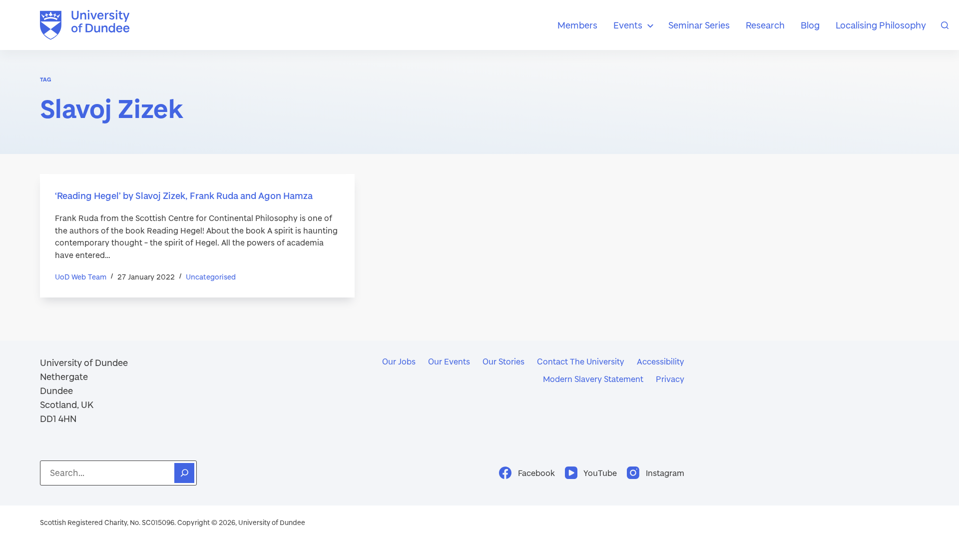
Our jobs (399, 361)
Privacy (670, 379)
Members (577, 25)
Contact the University (580, 361)
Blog (810, 25)
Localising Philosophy (881, 25)
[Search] (945, 25)
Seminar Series (699, 25)
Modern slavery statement (593, 379)
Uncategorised (211, 277)
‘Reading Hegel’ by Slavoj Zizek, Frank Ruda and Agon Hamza (184, 196)
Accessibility (660, 361)
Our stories (503, 361)
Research (765, 25)
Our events (449, 361)
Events (627, 25)
